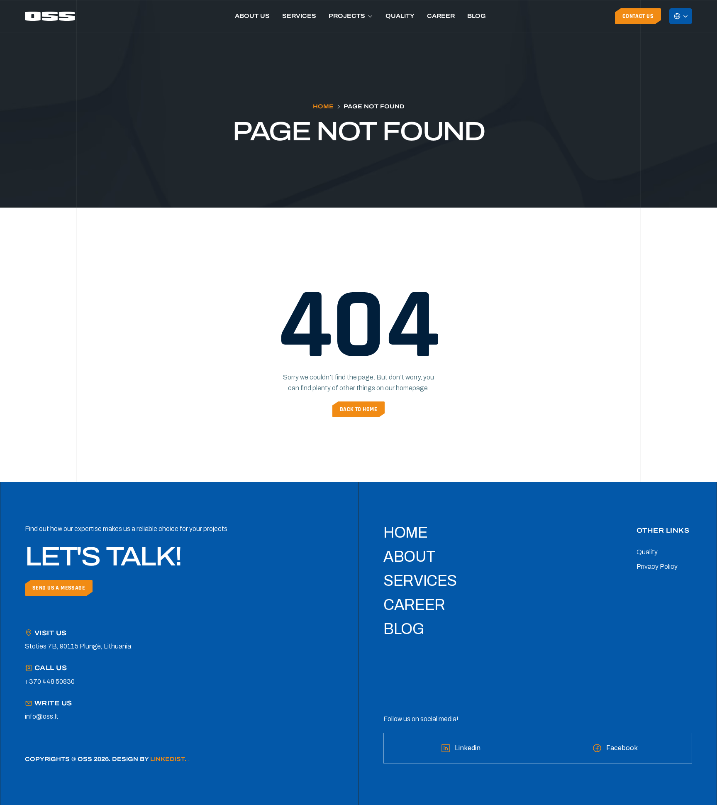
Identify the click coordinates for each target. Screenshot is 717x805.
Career (441, 16)
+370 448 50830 (50, 681)
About (409, 556)
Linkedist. (169, 759)
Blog (476, 16)
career (414, 604)
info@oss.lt (42, 716)
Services (299, 16)
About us (252, 16)
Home (323, 106)
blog (403, 628)
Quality (400, 16)
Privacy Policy (657, 566)
